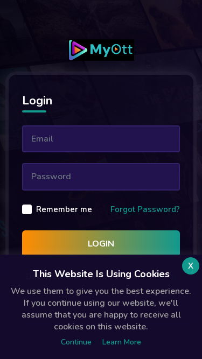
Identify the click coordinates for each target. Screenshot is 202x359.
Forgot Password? (145, 209)
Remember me (64, 209)
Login (101, 244)
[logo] (101, 50)
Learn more (121, 342)
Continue (76, 342)
